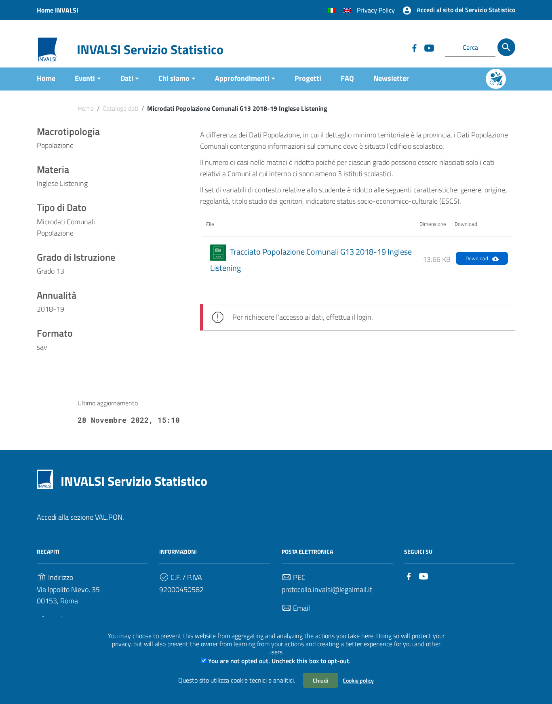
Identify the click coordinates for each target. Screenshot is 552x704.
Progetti (308, 78)
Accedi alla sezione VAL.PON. (80, 517)
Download (477, 258)
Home (46, 78)
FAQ (347, 78)
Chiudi (320, 680)
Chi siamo (174, 78)
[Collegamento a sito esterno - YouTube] (429, 47)
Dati (126, 78)
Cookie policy (358, 680)
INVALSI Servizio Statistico (150, 49)
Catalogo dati (120, 108)
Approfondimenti (242, 78)
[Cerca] (506, 47)
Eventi (85, 78)
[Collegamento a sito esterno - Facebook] (414, 47)
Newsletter (391, 78)
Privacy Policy (376, 10)
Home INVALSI (57, 10)
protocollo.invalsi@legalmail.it (327, 589)
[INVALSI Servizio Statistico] (48, 48)
